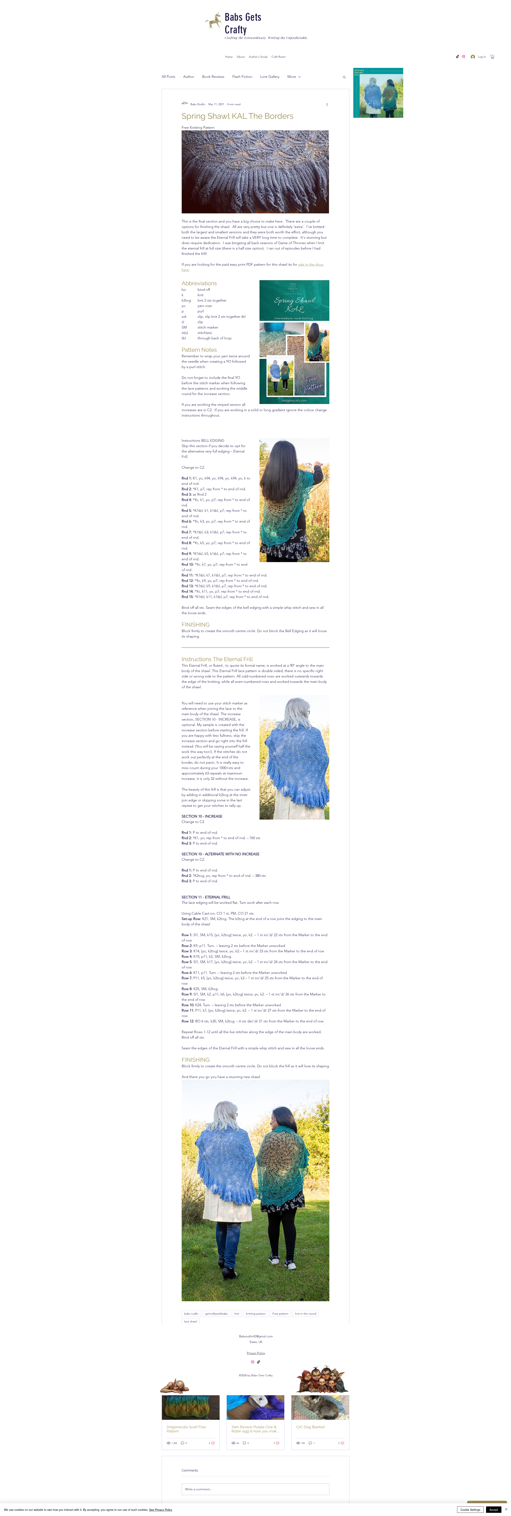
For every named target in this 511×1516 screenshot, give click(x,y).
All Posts (168, 76)
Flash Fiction (242, 76)
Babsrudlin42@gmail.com (256, 1336)
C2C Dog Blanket (310, 1427)
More (291, 76)
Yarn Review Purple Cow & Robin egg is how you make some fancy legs (255, 1429)
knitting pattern (256, 1313)
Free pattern (280, 1313)
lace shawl (190, 1321)
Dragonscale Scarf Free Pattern (186, 1429)
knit (237, 1313)
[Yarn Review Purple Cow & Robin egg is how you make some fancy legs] (255, 1403)
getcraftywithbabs (216, 1313)
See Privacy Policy (160, 1510)
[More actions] (327, 104)
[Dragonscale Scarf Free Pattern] (191, 1403)
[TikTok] (258, 1362)
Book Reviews (213, 76)
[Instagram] (463, 57)
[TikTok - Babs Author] (458, 57)
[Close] (506, 1509)
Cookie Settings (470, 1510)
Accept (493, 1510)
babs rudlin (191, 1313)
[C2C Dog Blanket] (320, 1403)
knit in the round (305, 1313)
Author (188, 76)
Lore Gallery (269, 76)
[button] (258, 57)
